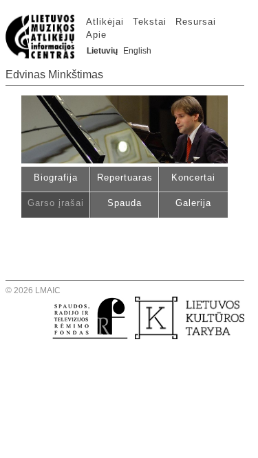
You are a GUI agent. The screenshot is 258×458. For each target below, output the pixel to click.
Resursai (195, 21)
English (137, 51)
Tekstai (149, 21)
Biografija (56, 177)
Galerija (193, 203)
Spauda (124, 203)
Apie (96, 35)
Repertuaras (125, 177)
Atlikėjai (105, 21)
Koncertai (193, 177)
